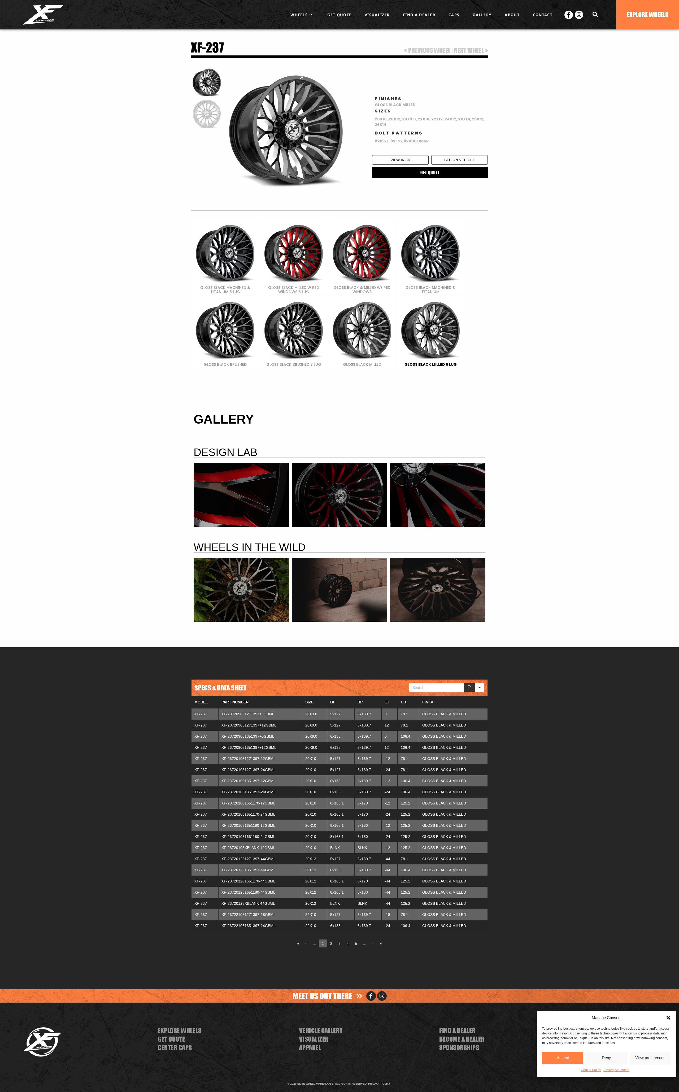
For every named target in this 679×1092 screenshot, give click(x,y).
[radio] (225, 257)
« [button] (298, 943)
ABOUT (512, 14)
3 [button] (339, 943)
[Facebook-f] (371, 996)
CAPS (454, 14)
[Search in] (479, 687)
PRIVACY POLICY (379, 1083)
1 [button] (323, 943)
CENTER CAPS (175, 1047)
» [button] (381, 943)
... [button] (314, 943)
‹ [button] (306, 943)
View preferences (650, 1057)
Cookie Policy (591, 1070)
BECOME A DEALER (462, 1039)
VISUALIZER (377, 14)
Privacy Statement (617, 1070)
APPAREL (310, 1047)
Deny (606, 1057)
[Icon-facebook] (568, 15)
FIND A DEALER (419, 14)
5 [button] (356, 943)
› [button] (373, 943)
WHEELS (299, 14)
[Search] (469, 687)
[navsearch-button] (595, 15)
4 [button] (348, 943)
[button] (668, 1017)
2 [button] (331, 943)
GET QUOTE (339, 14)
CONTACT (542, 14)
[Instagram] (579, 15)
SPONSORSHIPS (459, 1047)
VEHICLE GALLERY (321, 1030)
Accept (563, 1057)
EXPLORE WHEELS (179, 1030)
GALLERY (482, 14)
